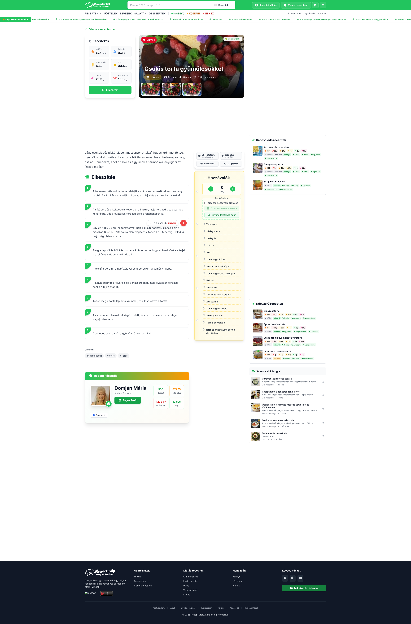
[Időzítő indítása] (183, 223)
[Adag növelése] (232, 189)
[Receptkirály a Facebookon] (285, 578)
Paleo (186, 585)
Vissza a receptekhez (102, 29)
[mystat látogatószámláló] (91, 594)
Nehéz (236, 585)
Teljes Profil (130, 400)
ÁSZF (172, 608)
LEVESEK (126, 13)
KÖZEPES (195, 13)
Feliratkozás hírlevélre (306, 588)
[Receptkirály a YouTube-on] (300, 578)
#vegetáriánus (94, 355)
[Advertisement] (164, 123)
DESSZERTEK (157, 13)
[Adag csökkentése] (210, 189)
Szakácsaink (294, 13)
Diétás (186, 594)
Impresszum (206, 608)
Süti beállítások (251, 608)
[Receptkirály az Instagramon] (293, 578)
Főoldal (137, 576)
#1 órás (123, 355)
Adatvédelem (159, 608)
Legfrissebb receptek (315, 13)
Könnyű (236, 576)
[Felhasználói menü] (323, 5)
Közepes (237, 581)
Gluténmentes (190, 576)
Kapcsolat (234, 608)
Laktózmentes (190, 581)
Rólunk (221, 608)
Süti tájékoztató (188, 608)
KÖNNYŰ (178, 13)
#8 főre (111, 355)
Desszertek (140, 581)
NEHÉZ (209, 13)
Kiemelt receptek (143, 585)
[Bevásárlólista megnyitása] (315, 5)
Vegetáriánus (190, 590)
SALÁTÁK (140, 13)
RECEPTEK (91, 13)
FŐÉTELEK (111, 13)
